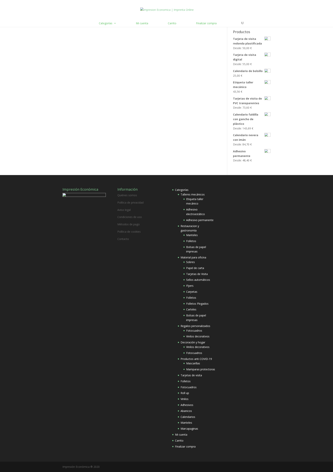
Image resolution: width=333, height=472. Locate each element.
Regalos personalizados (195, 326)
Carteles (191, 309)
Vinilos (184, 399)
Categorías (105, 23)
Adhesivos (187, 405)
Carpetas (191, 291)
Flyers (189, 286)
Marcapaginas (189, 428)
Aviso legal (124, 210)
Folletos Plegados (197, 303)
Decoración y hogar (193, 342)
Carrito (172, 23)
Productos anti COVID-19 (196, 359)
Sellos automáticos (198, 280)
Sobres (190, 262)
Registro (128, 73)
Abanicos (186, 411)
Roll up (185, 393)
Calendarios (188, 417)
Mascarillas (193, 363)
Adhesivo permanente (200, 220)
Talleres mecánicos (193, 194)
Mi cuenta (142, 23)
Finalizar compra (206, 23)
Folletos (191, 241)
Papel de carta (195, 268)
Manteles (192, 235)
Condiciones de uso (129, 217)
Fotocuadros (194, 330)
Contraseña (70, 44)
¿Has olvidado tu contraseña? (105, 84)
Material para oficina (193, 257)
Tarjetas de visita (191, 375)
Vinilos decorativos (197, 336)
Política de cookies (129, 231)
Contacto (123, 239)
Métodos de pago (128, 224)
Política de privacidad (130, 202)
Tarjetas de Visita (197, 274)
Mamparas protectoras (200, 369)
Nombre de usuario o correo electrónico (90, 28)
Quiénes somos (127, 195)
